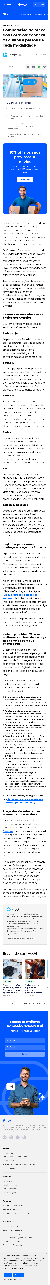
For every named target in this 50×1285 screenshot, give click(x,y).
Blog (6, 14)
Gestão (17, 25)
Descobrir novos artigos (34, 1003)
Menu (9, 4)
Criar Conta (39, 4)
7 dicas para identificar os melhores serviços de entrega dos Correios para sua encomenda (25, 126)
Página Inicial (7, 25)
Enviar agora (25, 180)
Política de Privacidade (14, 1268)
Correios (8, 831)
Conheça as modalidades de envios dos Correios (24, 109)
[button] (13, 1279)
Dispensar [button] (18, 1275)
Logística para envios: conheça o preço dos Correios (25, 117)
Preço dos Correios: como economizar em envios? (25, 135)
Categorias (24, 14)
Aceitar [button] (8, 1275)
